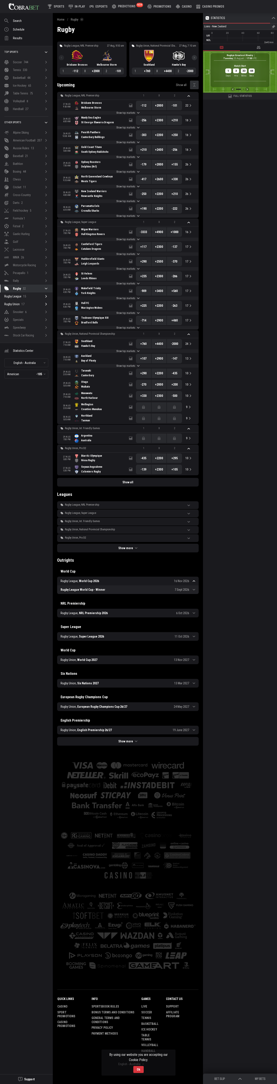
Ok (138, 1069)
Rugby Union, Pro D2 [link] (75, 448)
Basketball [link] (149, 1024)
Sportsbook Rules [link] (105, 1006)
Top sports (11, 52)
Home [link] (60, 19)
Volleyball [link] (149, 1045)
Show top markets (125, 112)
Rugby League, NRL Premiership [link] (82, 95)
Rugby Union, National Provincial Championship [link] (90, 333)
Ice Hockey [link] (149, 1029)
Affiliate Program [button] (172, 1014)
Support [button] (172, 1006)
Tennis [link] (146, 1018)
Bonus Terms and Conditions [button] (113, 1012)
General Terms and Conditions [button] (106, 1020)
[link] (24, 6)
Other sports (12, 122)
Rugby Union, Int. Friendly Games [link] (82, 428)
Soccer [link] (146, 1012)
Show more (125, 548)
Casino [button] (62, 1006)
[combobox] (26, 363)
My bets (260, 1079)
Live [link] (144, 1006)
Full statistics (243, 95)
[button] (184, 6)
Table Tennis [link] (146, 1037)
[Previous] (61, 57)
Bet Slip (219, 1079)
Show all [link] (181, 85)
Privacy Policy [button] (102, 1027)
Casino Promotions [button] (66, 1024)
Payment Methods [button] (105, 1033)
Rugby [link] (74, 19)
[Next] (194, 57)
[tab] (221, 47)
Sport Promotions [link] (66, 1014)
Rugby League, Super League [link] (80, 222)
